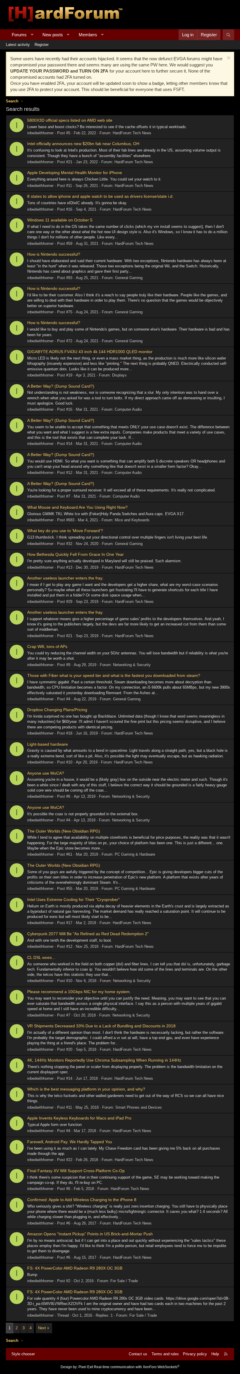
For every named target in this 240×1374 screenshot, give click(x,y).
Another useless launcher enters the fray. (65, 578)
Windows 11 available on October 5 (59, 220)
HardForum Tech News (132, 133)
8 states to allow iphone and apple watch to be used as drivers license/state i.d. (100, 196)
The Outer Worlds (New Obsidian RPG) (63, 831)
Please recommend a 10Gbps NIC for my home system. (79, 991)
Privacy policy (195, 1354)
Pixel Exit (85, 1367)
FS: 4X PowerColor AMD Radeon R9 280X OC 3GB (74, 1268)
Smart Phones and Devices (138, 1107)
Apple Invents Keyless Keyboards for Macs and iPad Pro (79, 1118)
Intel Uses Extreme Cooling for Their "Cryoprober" (73, 899)
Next (42, 1328)
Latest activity (18, 44)
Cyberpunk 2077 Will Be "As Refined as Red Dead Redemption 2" (88, 933)
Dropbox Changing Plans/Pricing (57, 709)
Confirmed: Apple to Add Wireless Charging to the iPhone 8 (81, 1199)
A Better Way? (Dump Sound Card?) (60, 386)
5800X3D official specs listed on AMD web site (69, 120)
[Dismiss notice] (227, 59)
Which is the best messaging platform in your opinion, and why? (86, 1089)
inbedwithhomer (40, 133)
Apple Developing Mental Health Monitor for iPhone (74, 172)
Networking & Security (132, 665)
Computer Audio (128, 409)
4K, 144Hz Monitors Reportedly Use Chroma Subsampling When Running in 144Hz (104, 1060)
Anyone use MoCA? (45, 773)
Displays (119, 375)
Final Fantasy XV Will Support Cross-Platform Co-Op (76, 1170)
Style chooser (23, 1354)
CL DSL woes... (41, 957)
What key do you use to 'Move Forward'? (65, 530)
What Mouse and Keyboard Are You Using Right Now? (77, 507)
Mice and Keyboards (132, 520)
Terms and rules (165, 1354)
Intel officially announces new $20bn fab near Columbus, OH (83, 143)
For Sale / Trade (124, 1281)
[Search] (228, 34)
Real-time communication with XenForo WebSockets (136, 1367)
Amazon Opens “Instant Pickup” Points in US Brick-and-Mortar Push (90, 1234)
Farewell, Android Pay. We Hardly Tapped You (69, 1141)
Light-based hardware (47, 744)
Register (42, 44)
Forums (19, 34)
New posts (52, 34)
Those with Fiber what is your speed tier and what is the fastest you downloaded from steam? (113, 675)
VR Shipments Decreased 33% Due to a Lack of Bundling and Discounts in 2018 (101, 1026)
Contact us (138, 1354)
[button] (32, 34)
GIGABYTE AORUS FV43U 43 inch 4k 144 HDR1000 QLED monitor (89, 351)
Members (88, 34)
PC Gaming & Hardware (135, 854)
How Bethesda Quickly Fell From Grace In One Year (75, 554)
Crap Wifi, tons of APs (47, 646)
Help (215, 1354)
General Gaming (129, 278)
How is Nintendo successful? (53, 254)
